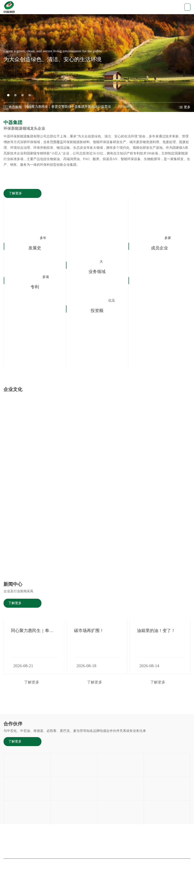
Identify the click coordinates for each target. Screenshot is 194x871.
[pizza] (167, 812)
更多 (187, 107)
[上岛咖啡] (167, 765)
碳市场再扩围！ (89, 630)
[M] (120, 812)
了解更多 (15, 193)
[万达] (74, 812)
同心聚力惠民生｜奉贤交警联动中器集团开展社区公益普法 (68, 107)
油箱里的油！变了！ (156, 630)
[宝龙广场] (120, 788)
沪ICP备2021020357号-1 (126, 865)
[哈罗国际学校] (74, 788)
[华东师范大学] (27, 788)
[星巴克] (167, 788)
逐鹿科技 (167, 865)
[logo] (9, 7)
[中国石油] (27, 765)
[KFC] (27, 812)
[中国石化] (74, 765)
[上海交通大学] (120, 765)
